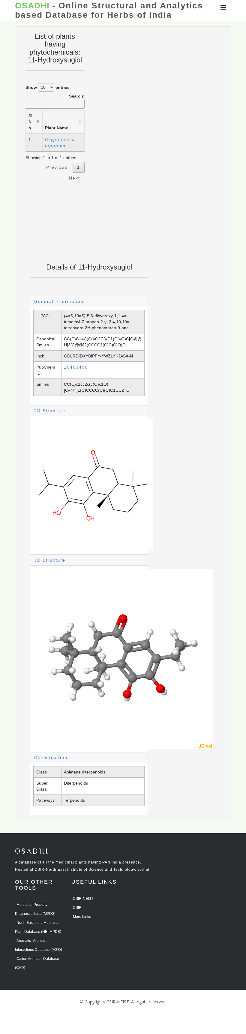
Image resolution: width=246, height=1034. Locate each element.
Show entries (48, 87)
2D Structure (49, 410)
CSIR (77, 908)
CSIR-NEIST (83, 899)
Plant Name (56, 127)
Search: (77, 96)
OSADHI (32, 851)
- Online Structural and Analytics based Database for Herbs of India (109, 10)
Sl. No (31, 121)
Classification (51, 757)
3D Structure (49, 560)
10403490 (76, 367)
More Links (82, 917)
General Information (59, 301)
